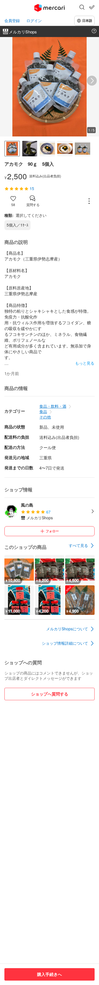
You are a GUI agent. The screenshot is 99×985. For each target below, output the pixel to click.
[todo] (92, 7)
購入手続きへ (49, 974)
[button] (82, 8)
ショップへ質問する (49, 694)
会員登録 (12, 20)
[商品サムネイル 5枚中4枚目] (65, 148)
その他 (45, 417)
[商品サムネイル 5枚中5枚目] (82, 148)
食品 (43, 411)
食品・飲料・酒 (52, 406)
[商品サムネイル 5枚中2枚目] (29, 148)
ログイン (34, 20)
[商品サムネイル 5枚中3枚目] (47, 148)
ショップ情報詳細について (65, 643)
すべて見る (78, 545)
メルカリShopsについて (67, 628)
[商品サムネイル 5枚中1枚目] (12, 148)
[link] (82, 546)
